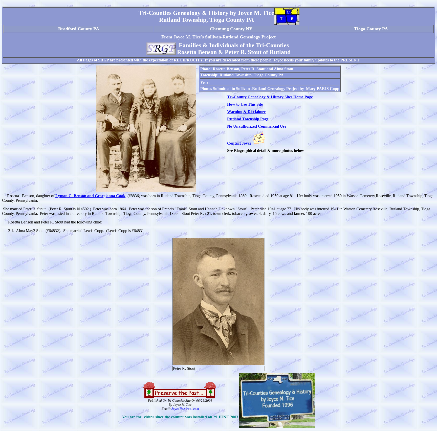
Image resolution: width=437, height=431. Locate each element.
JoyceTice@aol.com (185, 409)
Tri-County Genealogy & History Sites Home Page (270, 97)
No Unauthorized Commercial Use (256, 126)
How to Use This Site (245, 104)
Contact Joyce (239, 143)
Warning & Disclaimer (246, 111)
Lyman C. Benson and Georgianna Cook (90, 196)
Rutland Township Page (248, 119)
